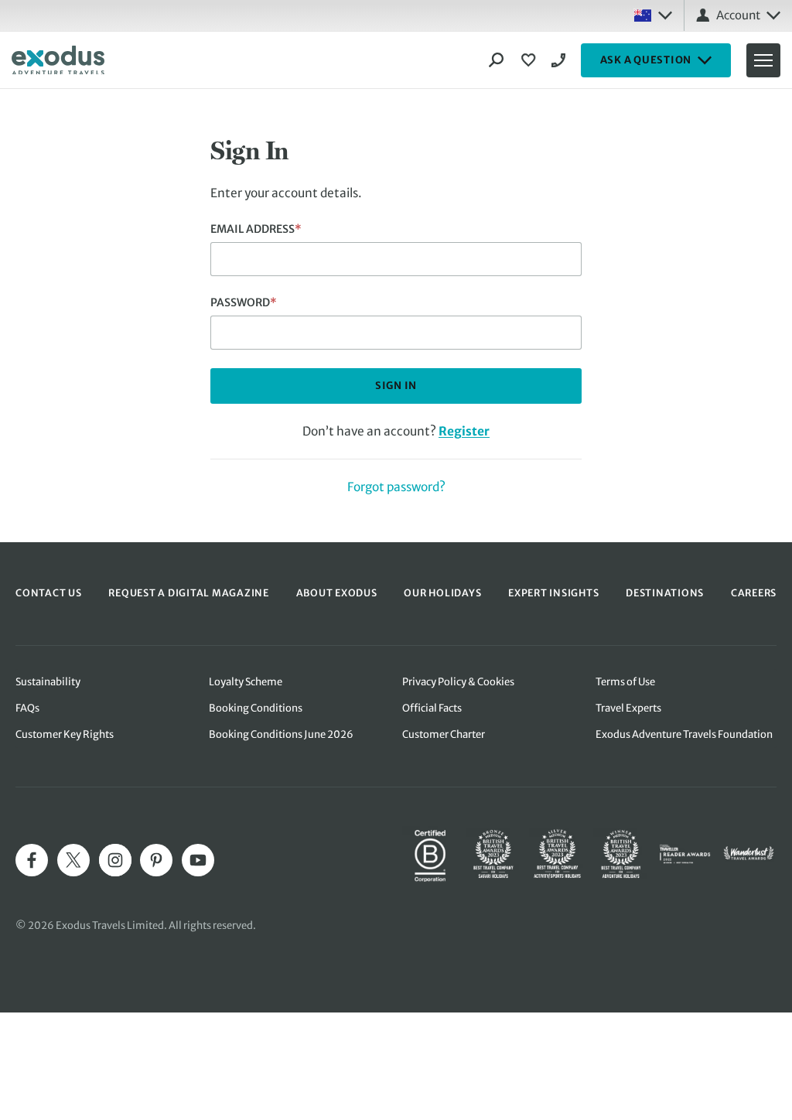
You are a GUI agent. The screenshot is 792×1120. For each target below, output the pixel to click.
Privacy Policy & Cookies (458, 681)
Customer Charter (443, 734)
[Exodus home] (58, 60)
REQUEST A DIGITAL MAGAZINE (188, 593)
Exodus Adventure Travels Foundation (684, 734)
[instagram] (115, 860)
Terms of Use (625, 681)
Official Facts (432, 708)
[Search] (496, 60)
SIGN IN (396, 385)
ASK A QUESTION (646, 60)
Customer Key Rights (64, 734)
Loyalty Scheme (245, 681)
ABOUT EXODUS (336, 593)
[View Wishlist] (530, 60)
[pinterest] (156, 860)
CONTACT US (48, 593)
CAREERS (754, 593)
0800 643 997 (560, 60)
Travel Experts (628, 708)
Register (464, 431)
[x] (73, 860)
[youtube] (198, 860)
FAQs (27, 708)
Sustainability (47, 681)
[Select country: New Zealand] (653, 15)
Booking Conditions (255, 708)
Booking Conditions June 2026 (281, 734)
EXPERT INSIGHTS (553, 593)
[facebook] (31, 860)
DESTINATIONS (665, 593)
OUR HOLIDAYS (442, 593)
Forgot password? (396, 487)
